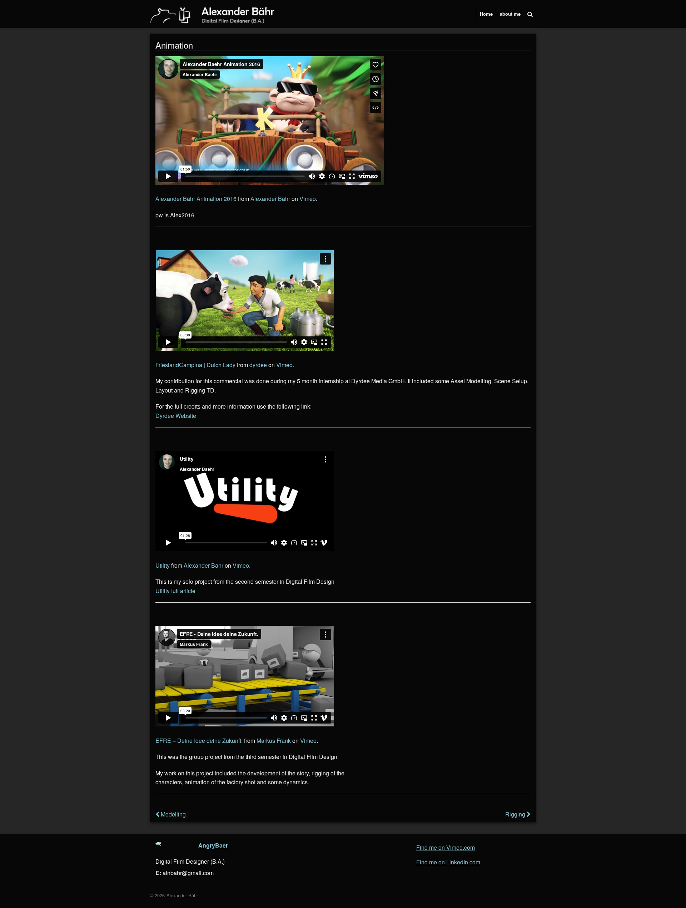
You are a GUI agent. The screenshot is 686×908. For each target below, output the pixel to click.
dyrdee (258, 365)
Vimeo (307, 198)
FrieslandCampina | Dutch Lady (195, 365)
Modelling (172, 814)
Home (486, 13)
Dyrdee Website (175, 415)
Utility (162, 565)
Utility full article (175, 591)
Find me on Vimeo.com (445, 846)
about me (510, 13)
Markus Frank (274, 740)
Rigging (516, 814)
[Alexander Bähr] (217, 17)
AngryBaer (213, 845)
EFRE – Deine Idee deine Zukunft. (199, 740)
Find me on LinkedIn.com (448, 861)
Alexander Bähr (270, 198)
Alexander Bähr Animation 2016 (196, 198)
